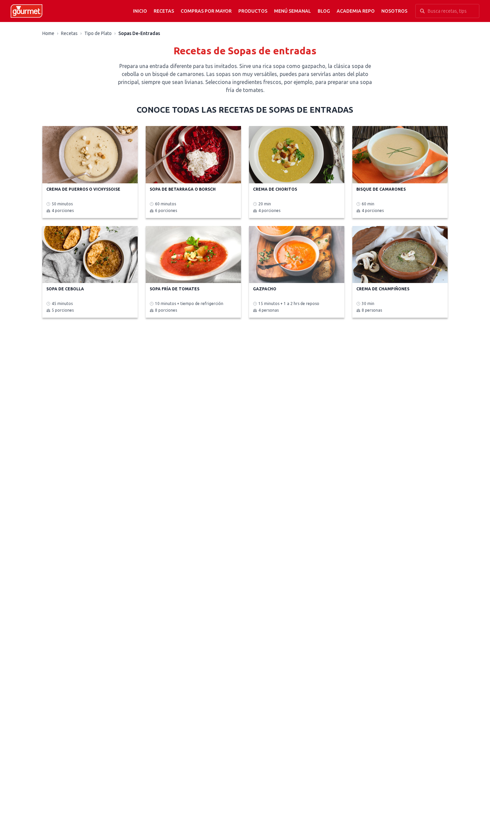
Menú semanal (292, 11)
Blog (324, 11)
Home (48, 33)
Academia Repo (356, 11)
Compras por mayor (206, 11)
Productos (252, 11)
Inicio (140, 11)
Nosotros (394, 11)
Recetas (164, 11)
